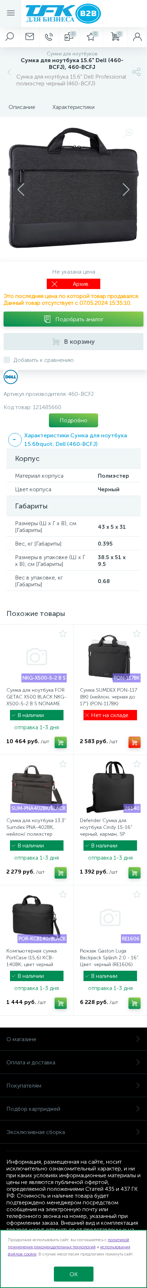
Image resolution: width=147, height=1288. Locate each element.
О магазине (21, 1039)
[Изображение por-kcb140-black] (36, 917)
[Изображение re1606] (110, 917)
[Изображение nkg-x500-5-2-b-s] (36, 656)
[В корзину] (61, 742)
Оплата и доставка (30, 1062)
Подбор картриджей (33, 1108)
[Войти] (137, 37)
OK (74, 1274)
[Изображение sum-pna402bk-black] (36, 787)
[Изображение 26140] (110, 787)
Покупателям (23, 1085)
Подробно (73, 420)
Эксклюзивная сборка (35, 1132)
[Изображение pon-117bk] (110, 656)
